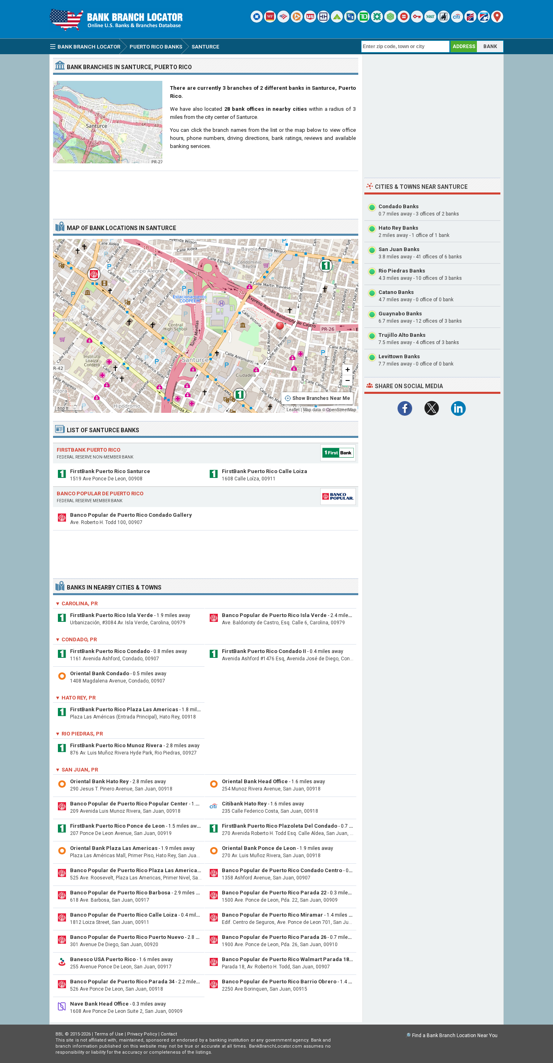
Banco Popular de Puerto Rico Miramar (272, 915)
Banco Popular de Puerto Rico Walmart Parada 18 (285, 959)
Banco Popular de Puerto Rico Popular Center (129, 804)
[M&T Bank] (430, 21)
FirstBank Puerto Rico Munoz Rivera (116, 745)
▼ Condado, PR (76, 639)
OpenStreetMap (341, 409)
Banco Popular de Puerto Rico (100, 493)
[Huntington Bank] (390, 21)
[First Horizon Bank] (484, 21)
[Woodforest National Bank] (444, 21)
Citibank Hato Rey (244, 804)
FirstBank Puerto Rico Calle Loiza (264, 471)
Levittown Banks (399, 356)
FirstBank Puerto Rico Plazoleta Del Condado (279, 826)
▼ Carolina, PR (76, 603)
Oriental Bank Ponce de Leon (259, 848)
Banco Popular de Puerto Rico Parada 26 (274, 937)
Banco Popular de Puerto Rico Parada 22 (274, 893)
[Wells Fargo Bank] (270, 21)
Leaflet (293, 409)
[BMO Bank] (404, 21)
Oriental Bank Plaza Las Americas (113, 848)
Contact (169, 1034)
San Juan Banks (399, 249)
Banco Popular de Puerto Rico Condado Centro (282, 870)
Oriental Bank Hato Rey (99, 781)
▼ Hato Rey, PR (75, 698)
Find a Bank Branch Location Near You (455, 1035)
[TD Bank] (363, 21)
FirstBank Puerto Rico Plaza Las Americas (124, 709)
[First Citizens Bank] (470, 21)
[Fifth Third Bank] (350, 21)
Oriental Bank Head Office (255, 781)
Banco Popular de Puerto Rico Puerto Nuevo (127, 937)
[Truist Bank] (323, 21)
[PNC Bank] (297, 21)
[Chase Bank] (257, 21)
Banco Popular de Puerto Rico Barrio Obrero (279, 981)
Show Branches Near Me (321, 398)
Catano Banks (396, 292)
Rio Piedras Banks (402, 271)
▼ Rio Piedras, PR (79, 734)
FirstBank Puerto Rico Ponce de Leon (117, 826)
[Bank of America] (283, 21)
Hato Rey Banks (398, 228)
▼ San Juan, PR (76, 770)
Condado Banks (399, 206)
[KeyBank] (417, 21)
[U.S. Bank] (310, 21)
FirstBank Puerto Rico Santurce (110, 471)
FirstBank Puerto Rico (88, 450)
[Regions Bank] (337, 21)
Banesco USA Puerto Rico (103, 959)
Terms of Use (108, 1034)
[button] (279, 330)
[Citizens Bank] (377, 21)
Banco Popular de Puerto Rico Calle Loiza (123, 915)
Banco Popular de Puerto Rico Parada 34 (122, 981)
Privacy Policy (142, 1034)
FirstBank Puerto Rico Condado (110, 651)
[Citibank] (457, 21)
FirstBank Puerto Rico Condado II (264, 651)
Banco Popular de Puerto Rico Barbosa (120, 893)
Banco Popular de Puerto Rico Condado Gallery (131, 515)
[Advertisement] (205, 191)
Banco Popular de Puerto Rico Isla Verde (274, 615)
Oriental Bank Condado (99, 673)
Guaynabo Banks (400, 314)
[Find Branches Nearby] (497, 21)
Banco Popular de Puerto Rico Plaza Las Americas (135, 870)
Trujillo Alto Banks (402, 335)
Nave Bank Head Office (99, 1004)
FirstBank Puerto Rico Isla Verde (111, 615)
